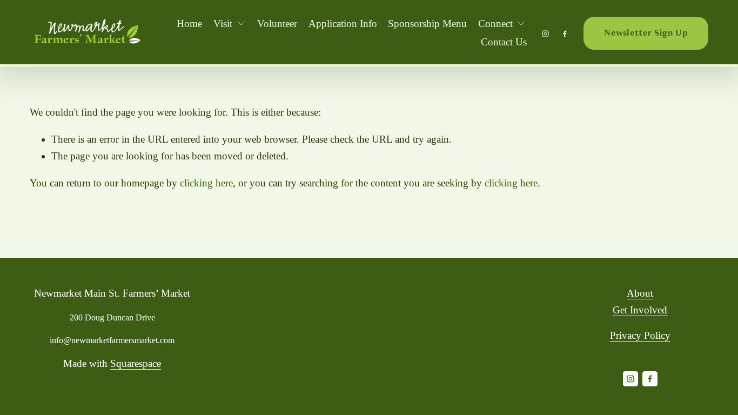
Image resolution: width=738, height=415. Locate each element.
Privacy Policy (640, 335)
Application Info (342, 23)
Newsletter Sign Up (646, 33)
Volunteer (277, 23)
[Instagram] (545, 33)
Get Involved (640, 310)
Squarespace (135, 363)
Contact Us (504, 42)
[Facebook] (565, 33)
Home (189, 23)
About (640, 293)
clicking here (206, 183)
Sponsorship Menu (427, 23)
